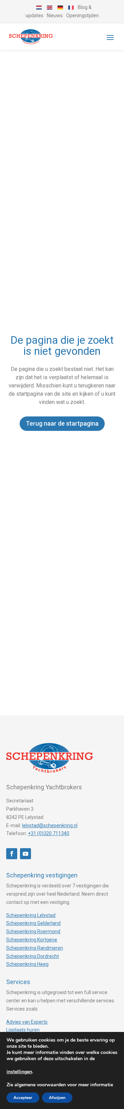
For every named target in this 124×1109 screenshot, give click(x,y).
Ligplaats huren (23, 1030)
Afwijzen (57, 1097)
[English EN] (50, 7)
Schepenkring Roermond (33, 931)
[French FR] (71, 7)
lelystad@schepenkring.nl (50, 825)
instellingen (19, 1072)
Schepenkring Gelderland (33, 923)
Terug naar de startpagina (62, 423)
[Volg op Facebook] (11, 853)
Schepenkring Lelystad (30, 915)
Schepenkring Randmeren (34, 948)
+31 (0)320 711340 (48, 833)
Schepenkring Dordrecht (32, 956)
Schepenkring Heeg (27, 964)
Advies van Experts (27, 1022)
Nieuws (55, 15)
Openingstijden (82, 15)
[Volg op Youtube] (25, 853)
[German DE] (61, 7)
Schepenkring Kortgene (31, 939)
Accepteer (22, 1097)
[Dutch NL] (39, 7)
